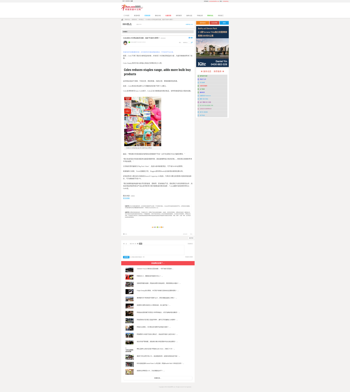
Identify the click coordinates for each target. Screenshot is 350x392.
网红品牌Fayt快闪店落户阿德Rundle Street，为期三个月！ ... (156, 349)
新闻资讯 (134, 19)
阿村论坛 (127, 19)
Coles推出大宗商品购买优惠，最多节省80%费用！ (159, 19)
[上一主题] (190, 37)
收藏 (155, 227)
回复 (126, 234)
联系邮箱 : (211, 1)
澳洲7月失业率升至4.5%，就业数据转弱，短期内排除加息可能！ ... (158, 356)
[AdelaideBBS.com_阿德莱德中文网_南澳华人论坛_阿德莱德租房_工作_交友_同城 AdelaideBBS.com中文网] (132, 10)
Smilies (138, 244)
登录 (123, 1)
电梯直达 (185, 42)
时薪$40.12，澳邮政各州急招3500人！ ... (150, 276)
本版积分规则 (189, 257)
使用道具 (185, 234)
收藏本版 (189, 24)
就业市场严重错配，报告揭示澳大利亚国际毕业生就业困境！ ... (157, 341)
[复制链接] (163, 38)
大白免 (132, 42)
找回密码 (127, 1)
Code (135, 244)
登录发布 (203, 23)
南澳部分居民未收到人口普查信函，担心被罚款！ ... (153, 305)
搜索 (224, 23)
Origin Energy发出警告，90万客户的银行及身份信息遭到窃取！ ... (158, 290)
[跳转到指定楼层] (192, 42)
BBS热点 (141, 19)
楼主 (180, 42)
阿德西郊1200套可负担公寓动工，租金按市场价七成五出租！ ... (157, 334)
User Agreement (187, 387)
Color (126, 244)
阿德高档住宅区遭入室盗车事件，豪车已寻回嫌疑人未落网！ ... (157, 319)
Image (128, 244)
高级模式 (190, 243)
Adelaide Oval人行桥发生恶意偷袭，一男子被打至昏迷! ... (155, 268)
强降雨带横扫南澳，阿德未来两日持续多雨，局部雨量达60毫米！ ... (159, 283)
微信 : (224, 1)
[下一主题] (192, 37)
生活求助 (214, 23)
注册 (132, 1)
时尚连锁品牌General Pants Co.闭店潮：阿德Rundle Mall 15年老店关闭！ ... (160, 363)
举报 (191, 234)
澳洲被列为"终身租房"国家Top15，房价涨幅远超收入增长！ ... (157, 298)
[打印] (189, 37)
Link (131, 244)
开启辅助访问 (185, 1)
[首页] (122, 19)
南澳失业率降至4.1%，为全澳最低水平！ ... (151, 370)
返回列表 (191, 238)
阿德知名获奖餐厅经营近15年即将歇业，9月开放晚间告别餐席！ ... (158, 312)
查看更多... (157, 378)
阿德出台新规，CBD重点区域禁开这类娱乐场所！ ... (154, 327)
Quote (133, 244)
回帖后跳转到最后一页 (138, 257)
